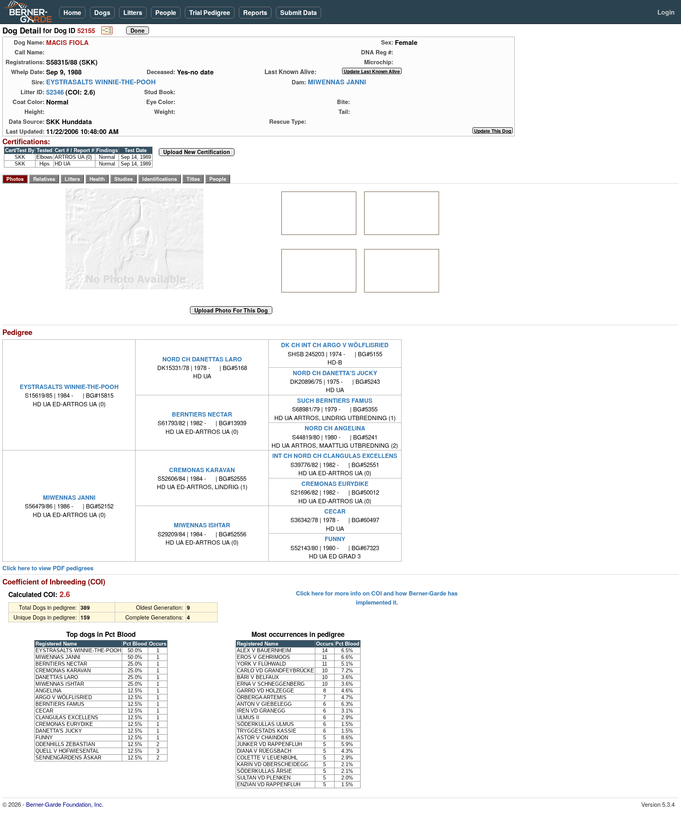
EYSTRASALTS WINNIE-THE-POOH (101, 82)
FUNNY (335, 538)
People (165, 12)
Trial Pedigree (209, 12)
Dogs (102, 12)
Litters (132, 12)
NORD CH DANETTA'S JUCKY (335, 372)
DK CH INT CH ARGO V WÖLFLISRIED (335, 345)
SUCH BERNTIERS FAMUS (334, 400)
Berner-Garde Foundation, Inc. (65, 804)
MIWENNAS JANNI (337, 82)
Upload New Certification (196, 152)
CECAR (335, 511)
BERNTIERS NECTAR (202, 414)
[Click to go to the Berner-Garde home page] (29, 11)
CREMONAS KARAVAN (202, 469)
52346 (55, 92)
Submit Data (298, 12)
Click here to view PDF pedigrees (47, 568)
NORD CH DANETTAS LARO (202, 359)
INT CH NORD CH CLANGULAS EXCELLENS (334, 455)
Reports (255, 12)
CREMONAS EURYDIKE (334, 483)
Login (666, 12)
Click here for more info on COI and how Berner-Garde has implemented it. (377, 597)
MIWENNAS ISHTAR (202, 525)
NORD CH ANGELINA (335, 428)
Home (72, 12)
